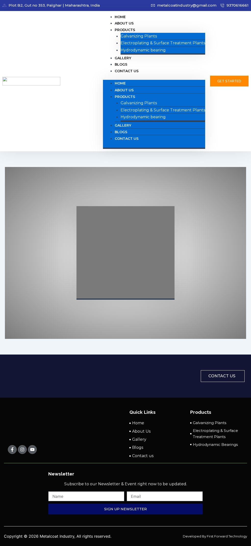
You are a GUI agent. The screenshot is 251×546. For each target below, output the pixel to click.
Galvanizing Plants (139, 36)
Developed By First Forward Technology (215, 536)
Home (120, 83)
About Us (124, 90)
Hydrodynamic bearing (143, 50)
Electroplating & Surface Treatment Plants (163, 43)
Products (125, 30)
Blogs (121, 132)
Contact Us (126, 71)
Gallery (123, 125)
